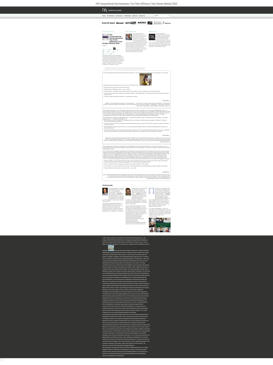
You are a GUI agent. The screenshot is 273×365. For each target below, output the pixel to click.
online (138, 308)
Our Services (119, 15)
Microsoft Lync (129, 69)
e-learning (144, 335)
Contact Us (142, 15)
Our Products (110, 15)
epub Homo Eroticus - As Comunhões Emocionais (117, 333)
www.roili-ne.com (106, 345)
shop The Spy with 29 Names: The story (131, 339)
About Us (134, 15)
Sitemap (2, 359)
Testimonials (127, 15)
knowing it (132, 331)
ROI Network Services (139, 69)
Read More (166, 100)
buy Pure (129, 341)
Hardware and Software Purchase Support (115, 69)
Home (104, 15)
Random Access (112, 10)
